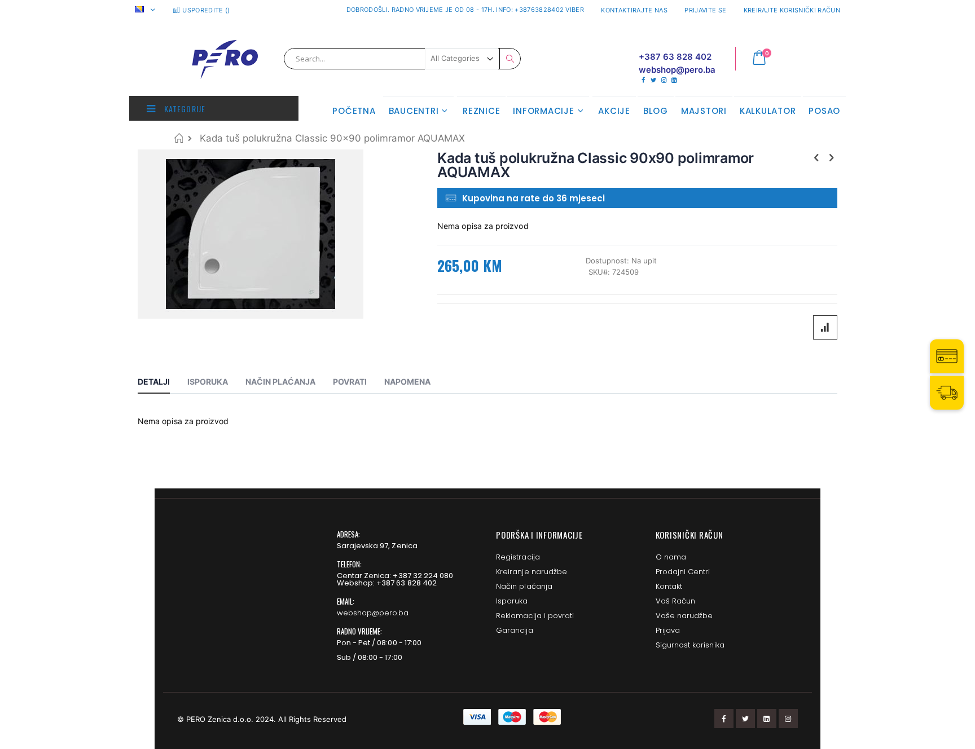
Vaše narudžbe (684, 615)
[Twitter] (653, 80)
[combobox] (402, 58)
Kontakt (669, 586)
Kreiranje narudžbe (531, 571)
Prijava (668, 630)
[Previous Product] (816, 157)
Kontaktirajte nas (634, 10)
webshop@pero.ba (373, 612)
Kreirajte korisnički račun (792, 10)
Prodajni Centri (683, 571)
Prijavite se (705, 10)
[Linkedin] (674, 80)
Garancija (514, 630)
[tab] (162, 383)
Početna (178, 138)
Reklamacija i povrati (535, 615)
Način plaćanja (524, 586)
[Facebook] (643, 80)
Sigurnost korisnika (690, 645)
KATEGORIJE (183, 108)
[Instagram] (664, 80)
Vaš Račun (676, 601)
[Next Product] (831, 157)
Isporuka (512, 601)
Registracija (518, 557)
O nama (671, 557)
